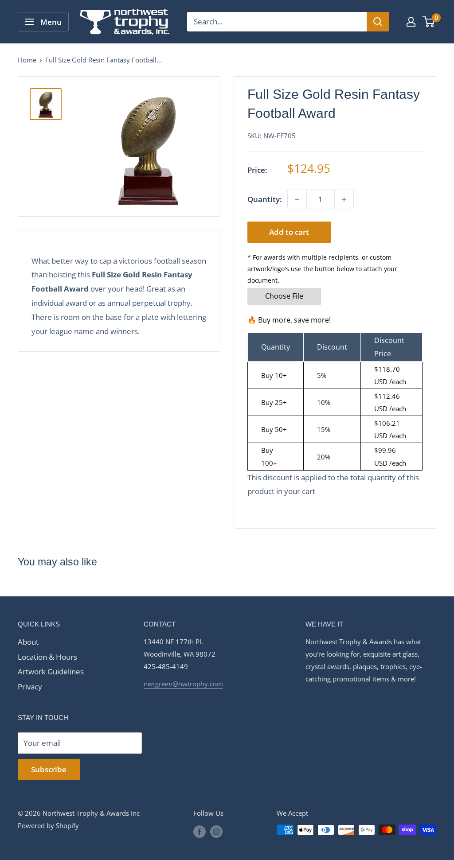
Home (27, 59)
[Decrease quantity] (297, 199)
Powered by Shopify (48, 825)
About (28, 642)
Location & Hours (47, 657)
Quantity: (264, 199)
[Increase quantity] (344, 199)
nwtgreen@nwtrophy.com (183, 683)
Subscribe (49, 769)
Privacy (30, 686)
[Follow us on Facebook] (199, 831)
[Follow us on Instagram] (216, 831)
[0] (428, 21)
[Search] (378, 21)
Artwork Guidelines (51, 671)
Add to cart (289, 232)
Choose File (284, 296)
